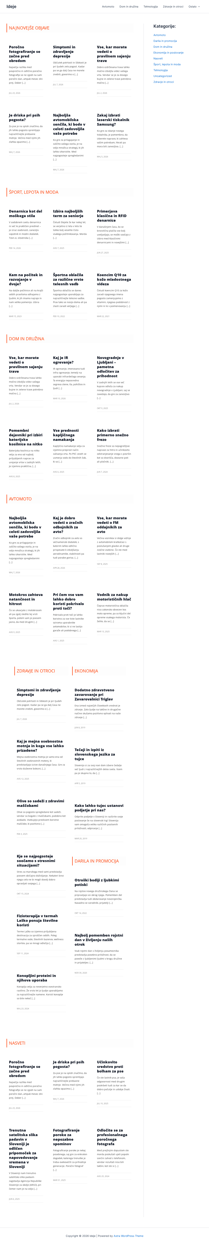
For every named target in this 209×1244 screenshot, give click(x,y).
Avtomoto (159, 35)
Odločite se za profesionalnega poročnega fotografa (112, 1137)
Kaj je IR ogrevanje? (63, 360)
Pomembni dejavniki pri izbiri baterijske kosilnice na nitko (25, 437)
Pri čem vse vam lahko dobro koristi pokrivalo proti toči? (68, 601)
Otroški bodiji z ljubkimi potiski (97, 882)
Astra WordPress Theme (128, 1235)
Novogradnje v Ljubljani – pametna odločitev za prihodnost (110, 366)
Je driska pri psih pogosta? (24, 117)
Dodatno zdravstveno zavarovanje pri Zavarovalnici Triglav (94, 694)
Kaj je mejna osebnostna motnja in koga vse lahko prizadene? (40, 746)
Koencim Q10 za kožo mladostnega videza (114, 279)
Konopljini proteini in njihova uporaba (36, 977)
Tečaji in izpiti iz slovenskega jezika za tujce (95, 754)
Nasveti (158, 58)
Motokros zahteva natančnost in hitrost (26, 599)
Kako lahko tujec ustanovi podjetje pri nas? (99, 807)
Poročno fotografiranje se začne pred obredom (24, 53)
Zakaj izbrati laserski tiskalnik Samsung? (113, 120)
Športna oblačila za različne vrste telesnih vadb (68, 279)
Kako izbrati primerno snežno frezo (113, 435)
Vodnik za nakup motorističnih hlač (114, 596)
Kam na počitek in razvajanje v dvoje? (26, 279)
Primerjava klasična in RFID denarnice (112, 216)
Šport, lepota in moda (167, 64)
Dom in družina (162, 46)
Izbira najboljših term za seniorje (68, 213)
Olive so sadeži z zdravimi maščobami (40, 803)
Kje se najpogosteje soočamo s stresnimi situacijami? (36, 861)
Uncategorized (162, 76)
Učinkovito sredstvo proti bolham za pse (110, 1066)
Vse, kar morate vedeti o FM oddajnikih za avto (112, 524)
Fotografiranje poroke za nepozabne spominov (66, 1137)
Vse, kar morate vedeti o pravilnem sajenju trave (114, 53)
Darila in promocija (165, 40)
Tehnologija (160, 70)
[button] (198, 6)
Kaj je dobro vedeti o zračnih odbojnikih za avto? (68, 524)
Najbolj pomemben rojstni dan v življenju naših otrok (99, 940)
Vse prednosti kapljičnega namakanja (66, 435)
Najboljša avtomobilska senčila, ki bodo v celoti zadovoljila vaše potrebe (69, 124)
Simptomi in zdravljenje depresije (64, 51)
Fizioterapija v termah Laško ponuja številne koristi (37, 920)
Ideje (11, 6)
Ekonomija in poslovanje (168, 52)
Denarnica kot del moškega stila (25, 213)
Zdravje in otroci (163, 81)
